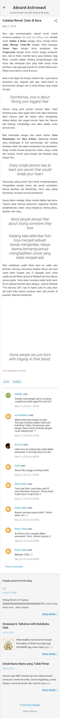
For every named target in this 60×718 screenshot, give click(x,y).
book (6, 381)
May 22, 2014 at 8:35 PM (27, 541)
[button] (56, 21)
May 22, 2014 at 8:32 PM (27, 498)
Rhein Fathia (21, 484)
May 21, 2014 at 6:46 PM (27, 456)
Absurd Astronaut (29, 7)
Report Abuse (30, 711)
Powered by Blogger (30, 705)
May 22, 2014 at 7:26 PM (27, 475)
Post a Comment (14, 566)
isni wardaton (21, 415)
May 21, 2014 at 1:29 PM (27, 406)
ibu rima (19, 444)
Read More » (50, 614)
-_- (4, 587)
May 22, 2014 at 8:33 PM (27, 519)
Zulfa (17, 465)
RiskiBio (19, 394)
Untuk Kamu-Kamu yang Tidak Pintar (25, 663)
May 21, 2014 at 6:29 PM (27, 435)
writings (17, 381)
